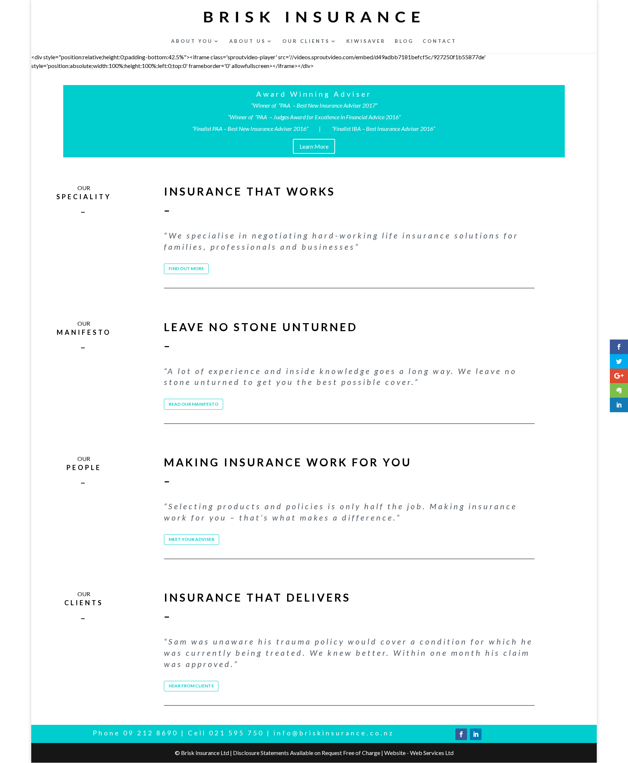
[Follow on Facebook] (461, 734)
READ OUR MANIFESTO (193, 404)
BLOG (404, 41)
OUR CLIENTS (306, 41)
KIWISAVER (366, 41)
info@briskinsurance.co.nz (334, 733)
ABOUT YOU (192, 41)
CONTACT (439, 41)
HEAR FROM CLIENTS (191, 685)
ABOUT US (247, 41)
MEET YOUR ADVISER (191, 539)
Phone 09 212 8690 (135, 733)
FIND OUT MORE (186, 268)
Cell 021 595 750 (226, 733)
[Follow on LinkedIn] (476, 734)
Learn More (314, 146)
